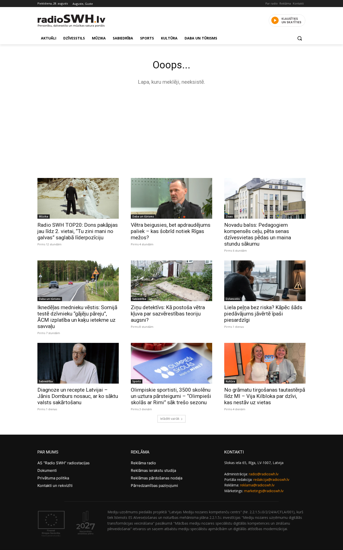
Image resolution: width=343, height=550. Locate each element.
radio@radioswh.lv (263, 474)
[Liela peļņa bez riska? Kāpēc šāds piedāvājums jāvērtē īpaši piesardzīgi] (265, 280)
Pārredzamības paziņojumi (154, 485)
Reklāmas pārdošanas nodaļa (156, 478)
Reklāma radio (143, 463)
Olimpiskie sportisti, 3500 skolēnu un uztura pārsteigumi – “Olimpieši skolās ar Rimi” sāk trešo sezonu (171, 396)
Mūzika (43, 216)
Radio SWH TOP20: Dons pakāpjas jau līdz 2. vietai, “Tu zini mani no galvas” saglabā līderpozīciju (77, 231)
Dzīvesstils (233, 299)
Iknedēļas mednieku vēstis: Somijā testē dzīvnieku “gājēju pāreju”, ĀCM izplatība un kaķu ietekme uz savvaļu (77, 316)
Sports (136, 381)
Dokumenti (47, 470)
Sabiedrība (139, 299)
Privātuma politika (53, 478)
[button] (300, 38)
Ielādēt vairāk (169, 419)
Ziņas (229, 216)
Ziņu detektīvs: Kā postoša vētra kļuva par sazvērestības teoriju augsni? (168, 313)
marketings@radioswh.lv (263, 490)
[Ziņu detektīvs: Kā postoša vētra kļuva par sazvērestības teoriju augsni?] (171, 280)
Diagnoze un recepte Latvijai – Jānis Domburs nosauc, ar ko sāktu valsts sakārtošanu (77, 396)
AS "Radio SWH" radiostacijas (63, 463)
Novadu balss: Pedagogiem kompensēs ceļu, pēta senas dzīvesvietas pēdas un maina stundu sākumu (257, 234)
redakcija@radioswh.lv (271, 479)
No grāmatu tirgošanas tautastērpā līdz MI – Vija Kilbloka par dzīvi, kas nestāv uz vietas (264, 396)
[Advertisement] (171, 130)
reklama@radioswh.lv (257, 485)
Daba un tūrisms (143, 216)
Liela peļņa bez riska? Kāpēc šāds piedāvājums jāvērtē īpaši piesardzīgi (263, 313)
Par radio (271, 3)
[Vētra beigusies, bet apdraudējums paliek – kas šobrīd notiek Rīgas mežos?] (171, 198)
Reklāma (285, 3)
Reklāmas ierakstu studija (153, 470)
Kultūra (230, 381)
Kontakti (298, 3)
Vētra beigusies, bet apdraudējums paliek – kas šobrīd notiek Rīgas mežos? (170, 231)
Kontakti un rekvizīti (55, 485)
